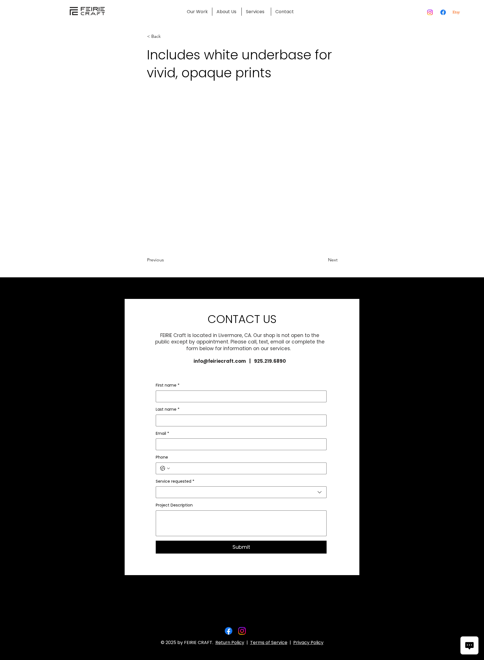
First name (168, 385)
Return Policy (229, 642)
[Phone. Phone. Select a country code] (165, 468)
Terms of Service (268, 642)
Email (162, 433)
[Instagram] (430, 12)
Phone (162, 457)
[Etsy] (456, 12)
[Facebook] (443, 12)
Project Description (174, 505)
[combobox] (241, 492)
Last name (168, 409)
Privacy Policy (308, 642)
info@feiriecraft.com (220, 361)
